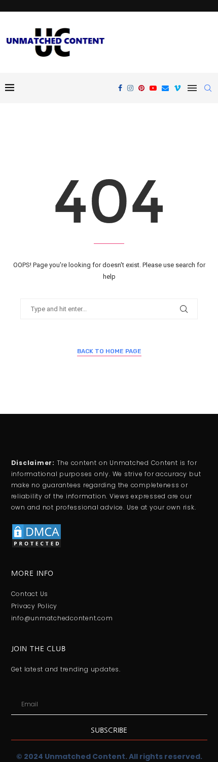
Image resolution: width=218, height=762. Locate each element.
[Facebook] (120, 88)
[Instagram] (130, 88)
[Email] (165, 88)
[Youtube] (153, 88)
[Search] (208, 88)
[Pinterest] (141, 88)
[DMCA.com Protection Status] (36, 527)
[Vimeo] (177, 88)
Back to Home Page (109, 351)
